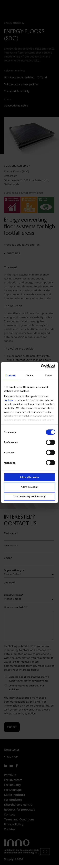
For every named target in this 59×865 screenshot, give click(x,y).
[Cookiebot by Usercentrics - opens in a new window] (41, 366)
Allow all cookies (29, 477)
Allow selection (29, 486)
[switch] (50, 442)
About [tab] (48, 375)
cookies (8, 400)
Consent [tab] (11, 375)
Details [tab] (30, 375)
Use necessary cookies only (29, 496)
